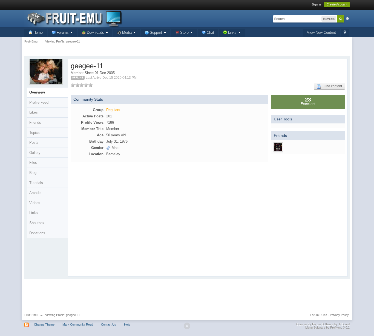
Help (127, 324)
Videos (34, 203)
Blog (32, 173)
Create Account (337, 4)
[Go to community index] (73, 18)
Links (33, 213)
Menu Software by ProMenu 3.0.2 (327, 327)
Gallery (35, 153)
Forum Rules (318, 315)
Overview (37, 92)
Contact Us (108, 324)
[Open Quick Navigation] (345, 33)
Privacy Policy (339, 315)
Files (33, 162)
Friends (35, 122)
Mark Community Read (77, 324)
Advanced (347, 18)
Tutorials (36, 183)
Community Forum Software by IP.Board (323, 324)
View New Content (321, 32)
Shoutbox (36, 223)
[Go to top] (187, 326)
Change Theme (44, 324)
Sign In (316, 4)
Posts (34, 142)
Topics (34, 133)
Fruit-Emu (31, 315)
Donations (37, 233)
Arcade (35, 193)
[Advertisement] (187, 294)
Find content (331, 86)
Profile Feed (38, 102)
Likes (33, 112)
